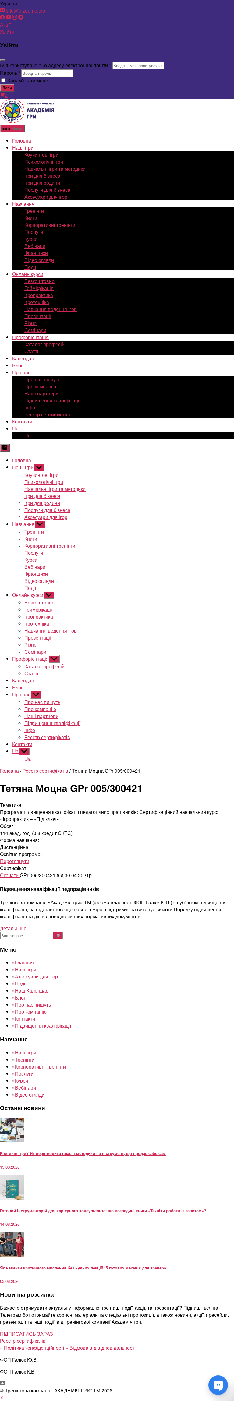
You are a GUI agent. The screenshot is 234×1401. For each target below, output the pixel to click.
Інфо (29, 407)
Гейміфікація (39, 288)
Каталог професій (44, 344)
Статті (31, 351)
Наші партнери (41, 393)
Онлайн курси (27, 274)
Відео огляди (39, 259)
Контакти (22, 421)
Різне (30, 323)
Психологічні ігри (43, 161)
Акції (5, 24)
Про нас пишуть (42, 379)
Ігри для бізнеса (42, 175)
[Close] (2, 60)
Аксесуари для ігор (45, 196)
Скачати (10, 875)
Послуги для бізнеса (47, 189)
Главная (24, 962)
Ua (15, 428)
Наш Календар (31, 990)
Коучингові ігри (41, 154)
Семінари (35, 330)
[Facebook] (2, 17)
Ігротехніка (36, 302)
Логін (7, 88)
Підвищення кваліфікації (52, 400)
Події (30, 266)
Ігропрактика (38, 295)
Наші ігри (23, 147)
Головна (21, 140)
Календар (23, 358)
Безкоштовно (39, 281)
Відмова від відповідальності (101, 1347)
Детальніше (13, 928)
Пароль (10, 72)
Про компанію (40, 386)
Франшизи (36, 252)
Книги (30, 217)
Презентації (37, 316)
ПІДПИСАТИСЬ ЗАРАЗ (26, 1333)
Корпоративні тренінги (49, 224)
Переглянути (14, 861)
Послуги (33, 231)
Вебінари (34, 245)
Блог (17, 365)
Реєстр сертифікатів (47, 414)
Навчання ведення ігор (50, 309)
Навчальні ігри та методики (55, 168)
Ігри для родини (42, 182)
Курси (30, 238)
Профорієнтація (30, 337)
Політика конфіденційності (32, 1347)
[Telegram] (20, 17)
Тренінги (34, 210)
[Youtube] (8, 17)
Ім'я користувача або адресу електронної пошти (55, 65)
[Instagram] (14, 17)
